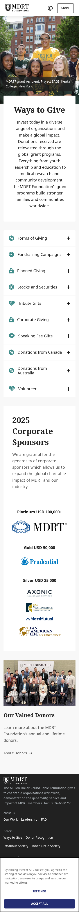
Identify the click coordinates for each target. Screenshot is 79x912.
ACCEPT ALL (39, 904)
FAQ (44, 819)
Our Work (11, 819)
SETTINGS (39, 891)
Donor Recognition (39, 837)
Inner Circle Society (46, 846)
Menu (65, 8)
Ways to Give (13, 837)
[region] (39, 884)
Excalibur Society (16, 846)
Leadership (29, 819)
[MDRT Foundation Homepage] (17, 8)
